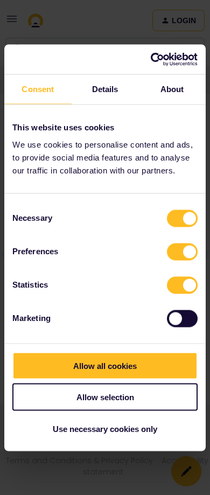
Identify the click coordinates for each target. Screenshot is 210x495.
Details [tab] (105, 89)
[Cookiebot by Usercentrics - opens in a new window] (151, 59)
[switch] (182, 251)
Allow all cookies (105, 365)
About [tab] (172, 89)
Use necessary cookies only (105, 428)
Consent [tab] (38, 89)
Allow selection (105, 397)
